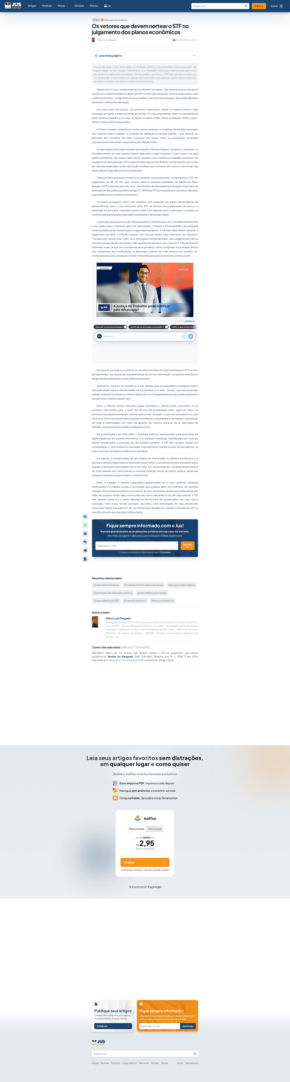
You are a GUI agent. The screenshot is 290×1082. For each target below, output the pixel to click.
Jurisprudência (129, 1063)
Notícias (47, 5)
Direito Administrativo (106, 584)
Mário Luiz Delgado (118, 618)
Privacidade (165, 552)
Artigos (32, 5)
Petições (115, 1063)
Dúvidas (79, 5)
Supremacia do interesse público (113, 592)
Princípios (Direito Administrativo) (143, 584)
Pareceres (144, 1063)
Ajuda (180, 1063)
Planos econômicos (162, 600)
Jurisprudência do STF (106, 600)
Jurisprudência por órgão (151, 592)
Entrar (274, 6)
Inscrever (187, 545)
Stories (94, 5)
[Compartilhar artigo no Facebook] (85, 517)
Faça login (154, 887)
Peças (61, 5)
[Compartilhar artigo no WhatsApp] (85, 525)
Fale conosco (191, 1063)
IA (109, 6)
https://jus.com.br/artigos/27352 (126, 660)
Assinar (129, 862)
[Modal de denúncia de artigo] (85, 550)
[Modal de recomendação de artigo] (85, 534)
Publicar (259, 6)
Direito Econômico (135, 600)
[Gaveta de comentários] (85, 542)
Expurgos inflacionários (181, 584)
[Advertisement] (145, 701)
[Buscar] (246, 6)
